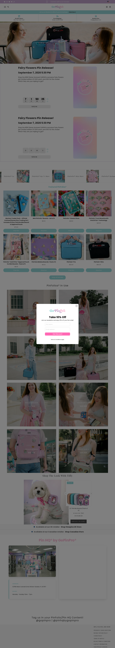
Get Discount (57, 334)
